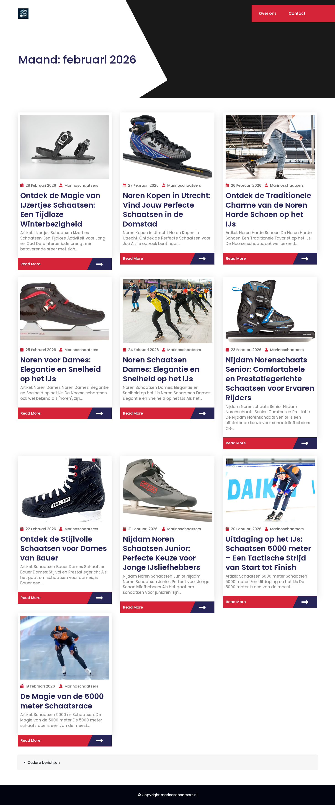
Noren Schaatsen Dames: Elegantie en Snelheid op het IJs (161, 369)
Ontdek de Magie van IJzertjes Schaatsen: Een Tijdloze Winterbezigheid (60, 209)
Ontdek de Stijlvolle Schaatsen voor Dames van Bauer (63, 548)
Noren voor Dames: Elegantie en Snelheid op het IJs (60, 369)
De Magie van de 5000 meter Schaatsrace (62, 701)
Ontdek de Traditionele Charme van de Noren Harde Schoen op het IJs (268, 209)
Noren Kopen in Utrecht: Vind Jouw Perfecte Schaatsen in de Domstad (167, 209)
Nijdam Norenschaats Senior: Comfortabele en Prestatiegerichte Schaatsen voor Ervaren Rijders (270, 379)
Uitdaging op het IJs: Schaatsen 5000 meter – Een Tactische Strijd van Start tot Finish (268, 553)
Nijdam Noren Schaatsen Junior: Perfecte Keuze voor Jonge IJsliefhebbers (161, 553)
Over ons (267, 13)
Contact (297, 13)
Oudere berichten (44, 762)
